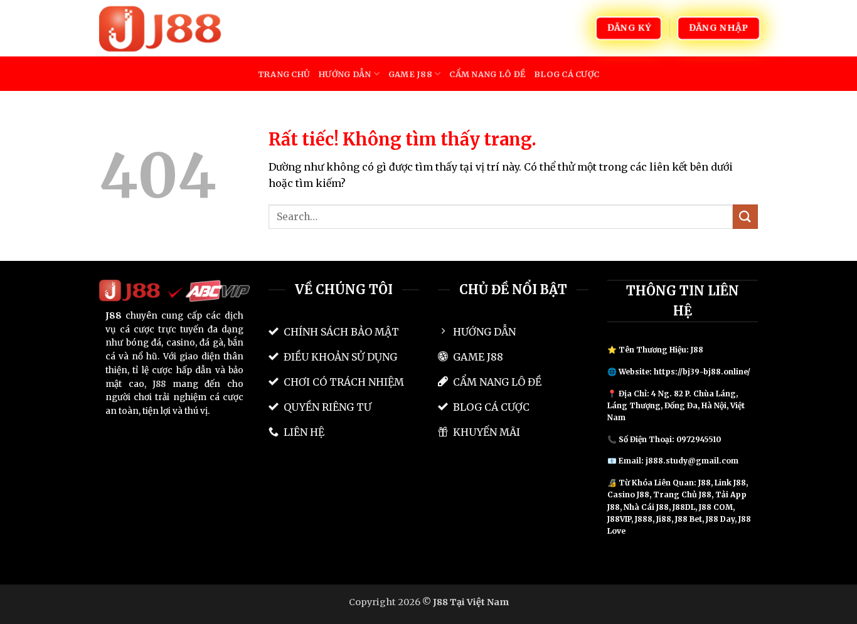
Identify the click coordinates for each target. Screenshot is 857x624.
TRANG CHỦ (284, 74)
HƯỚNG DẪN (345, 74)
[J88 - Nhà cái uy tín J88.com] (162, 28)
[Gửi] (745, 216)
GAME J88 (410, 74)
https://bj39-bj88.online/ (702, 371)
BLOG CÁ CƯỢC (566, 74)
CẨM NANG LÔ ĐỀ (487, 74)
